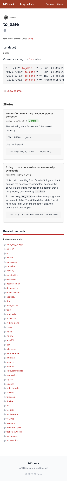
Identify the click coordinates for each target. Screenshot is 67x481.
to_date (27, 68)
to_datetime (12, 414)
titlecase (11, 397)
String (30, 38)
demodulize (12, 288)
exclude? (11, 297)
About (60, 4)
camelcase (12, 262)
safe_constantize (15, 371)
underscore (12, 436)
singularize (12, 375)
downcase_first (14, 292)
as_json (10, 249)
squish (10, 379)
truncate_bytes (14, 427)
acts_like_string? (15, 244)
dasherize (11, 279)
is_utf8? (10, 340)
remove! (10, 366)
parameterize (13, 353)
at (7, 253)
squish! (10, 384)
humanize (11, 318)
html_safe (11, 314)
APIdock (9, 4)
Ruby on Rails (27, 4)
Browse (50, 4)
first (9, 301)
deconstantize (13, 283)
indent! (10, 331)
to (25, 59)
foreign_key (12, 305)
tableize (10, 392)
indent (10, 327)
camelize (11, 266)
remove (10, 362)
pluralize (11, 358)
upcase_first (13, 440)
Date (31, 59)
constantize (12, 275)
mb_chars (11, 349)
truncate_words (14, 432)
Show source (14, 90)
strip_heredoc (13, 388)
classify (10, 270)
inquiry (10, 336)
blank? (10, 257)
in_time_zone (13, 323)
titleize (10, 401)
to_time (10, 419)
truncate (11, 423)
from (9, 310)
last (8, 345)
